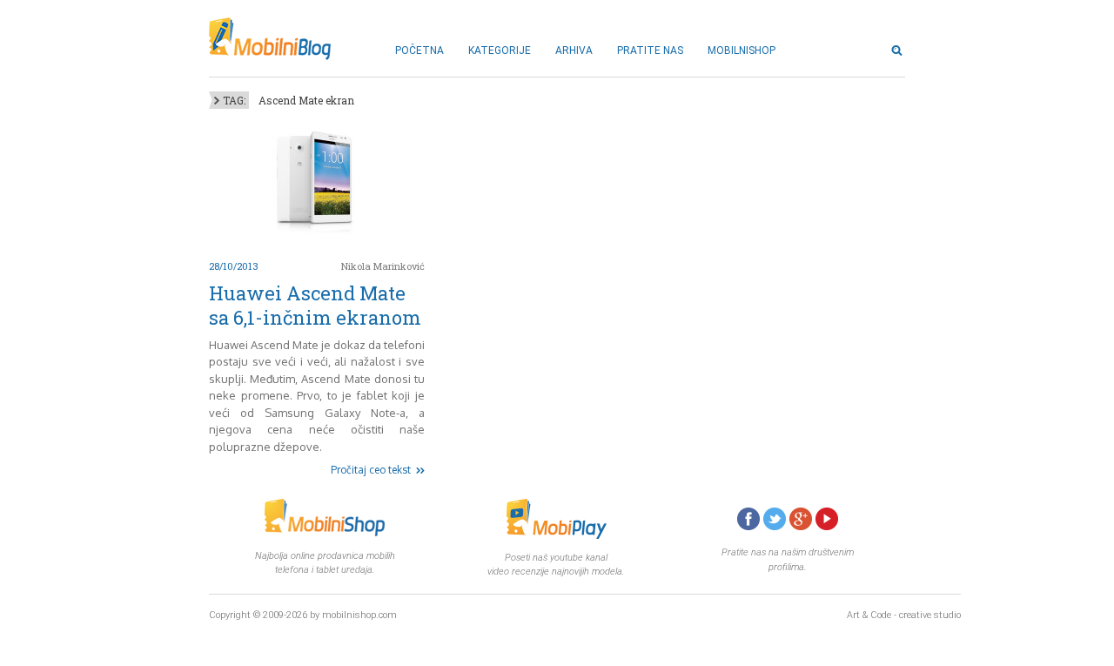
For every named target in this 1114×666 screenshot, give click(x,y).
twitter (774, 519)
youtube (826, 519)
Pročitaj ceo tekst (371, 469)
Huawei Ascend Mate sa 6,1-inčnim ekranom (315, 305)
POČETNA (419, 50)
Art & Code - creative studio (904, 615)
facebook (748, 519)
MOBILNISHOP (741, 50)
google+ (800, 519)
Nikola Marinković (383, 265)
